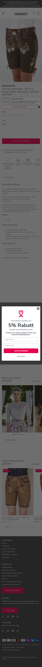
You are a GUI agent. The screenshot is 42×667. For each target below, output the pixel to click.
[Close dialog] (38, 308)
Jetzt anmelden (21, 351)
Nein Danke (21, 356)
